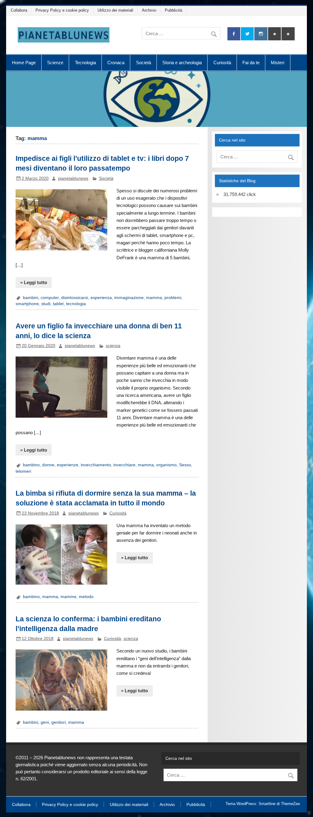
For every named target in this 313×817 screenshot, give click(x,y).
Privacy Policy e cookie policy (62, 10)
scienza (113, 345)
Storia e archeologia (182, 62)
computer (50, 297)
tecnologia (76, 303)
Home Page (24, 62)
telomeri (23, 471)
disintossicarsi (74, 297)
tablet (58, 303)
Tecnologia (85, 62)
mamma (154, 297)
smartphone (27, 303)
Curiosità (222, 62)
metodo (86, 596)
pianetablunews (73, 178)
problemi (172, 297)
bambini (30, 297)
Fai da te (251, 62)
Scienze (55, 62)
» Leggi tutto (33, 282)
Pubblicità (173, 10)
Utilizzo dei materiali (115, 10)
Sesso (185, 465)
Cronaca (115, 62)
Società (143, 62)
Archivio (149, 10)
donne (48, 465)
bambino (31, 465)
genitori (58, 722)
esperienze (67, 465)
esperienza (101, 297)
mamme (68, 596)
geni (45, 722)
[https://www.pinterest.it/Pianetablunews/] (274, 33)
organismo (166, 465)
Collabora (19, 10)
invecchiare (124, 465)
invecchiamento (96, 465)
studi (45, 303)
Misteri (277, 62)
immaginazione (129, 297)
